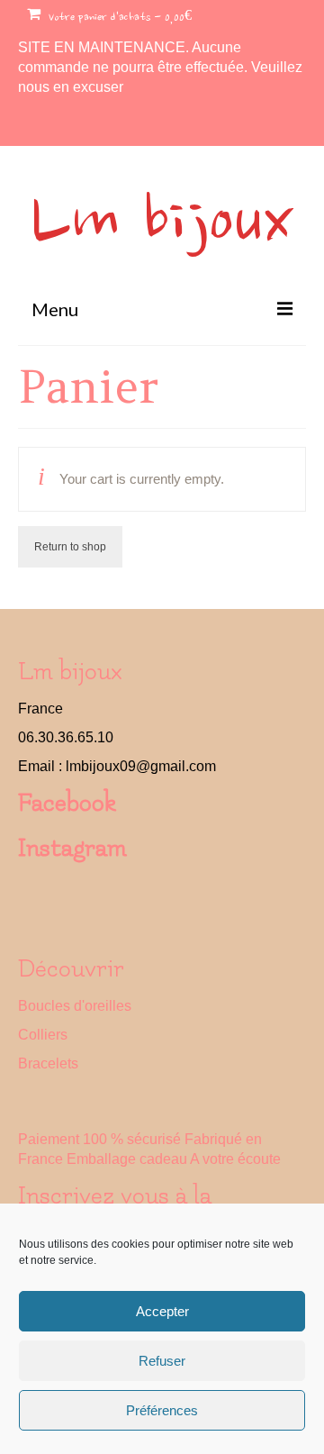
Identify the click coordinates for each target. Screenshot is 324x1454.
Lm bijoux (162, 225)
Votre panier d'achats (118, 18)
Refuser (162, 1360)
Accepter (162, 1311)
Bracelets (48, 1063)
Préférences (162, 1410)
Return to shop (70, 547)
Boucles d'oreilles (74, 1005)
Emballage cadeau (127, 1159)
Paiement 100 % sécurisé (99, 1139)
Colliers (43, 1034)
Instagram (72, 848)
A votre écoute (235, 1159)
